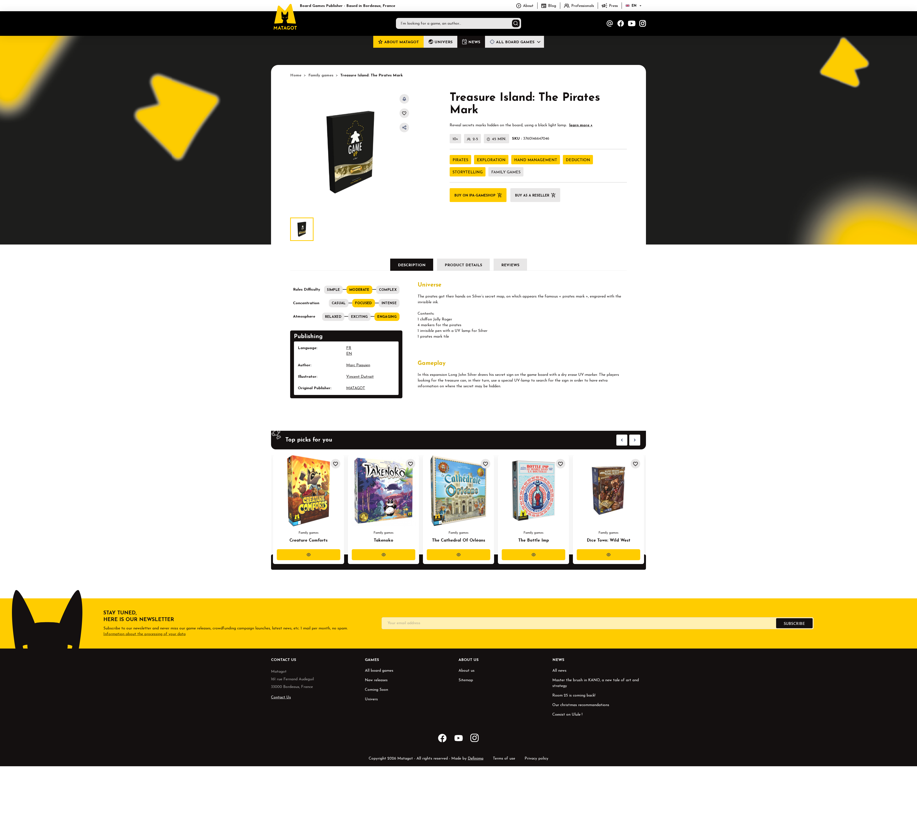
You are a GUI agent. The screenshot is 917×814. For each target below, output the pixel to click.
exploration (491, 160)
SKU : (517, 139)
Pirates (460, 160)
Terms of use (504, 759)
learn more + (581, 125)
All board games (379, 671)
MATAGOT (355, 388)
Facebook (620, 23)
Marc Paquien (358, 365)
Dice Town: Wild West (608, 540)
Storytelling (468, 172)
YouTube (631, 23)
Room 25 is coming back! (573, 695)
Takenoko (383, 540)
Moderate (359, 290)
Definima (475, 759)
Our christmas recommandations (580, 705)
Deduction (578, 160)
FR (348, 348)
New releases (376, 680)
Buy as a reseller (532, 195)
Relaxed (333, 317)
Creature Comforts (308, 540)
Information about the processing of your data (144, 634)
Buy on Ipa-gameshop (475, 195)
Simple (333, 290)
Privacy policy (536, 759)
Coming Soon (376, 690)
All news (559, 671)
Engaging (387, 317)
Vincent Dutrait (360, 377)
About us (466, 671)
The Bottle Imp (533, 540)
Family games (506, 172)
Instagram (642, 23)
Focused (363, 303)
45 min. (499, 139)
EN (349, 354)
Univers (371, 699)
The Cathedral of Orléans (458, 540)
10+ (455, 139)
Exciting (359, 317)
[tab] (411, 265)
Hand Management (535, 160)
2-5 (475, 139)
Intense (389, 303)
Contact (609, 23)
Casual (339, 303)
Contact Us (281, 697)
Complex (388, 290)
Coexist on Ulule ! (567, 715)
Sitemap (465, 680)
